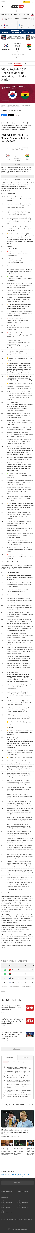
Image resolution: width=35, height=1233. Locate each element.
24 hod (11, 1062)
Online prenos (18, 63)
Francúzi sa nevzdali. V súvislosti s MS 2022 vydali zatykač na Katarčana (7, 1151)
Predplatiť (26, 1)
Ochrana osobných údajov (13, 1219)
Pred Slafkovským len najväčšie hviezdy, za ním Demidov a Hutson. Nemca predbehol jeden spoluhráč (15, 37)
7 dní (16, 1062)
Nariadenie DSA (26, 1219)
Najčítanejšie (9, 1057)
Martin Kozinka (5, 1136)
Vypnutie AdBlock (23, 1191)
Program (17, 18)
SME (21, 1062)
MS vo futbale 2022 (8, 18)
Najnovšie (26, 1057)
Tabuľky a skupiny (25, 18)
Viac (17, 58)
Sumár (25, 63)
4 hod (5, 1062)
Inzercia (3, 1219)
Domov (3, 1174)
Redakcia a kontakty (7, 1191)
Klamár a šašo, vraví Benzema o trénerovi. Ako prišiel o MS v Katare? (19, 1151)
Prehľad (10, 63)
